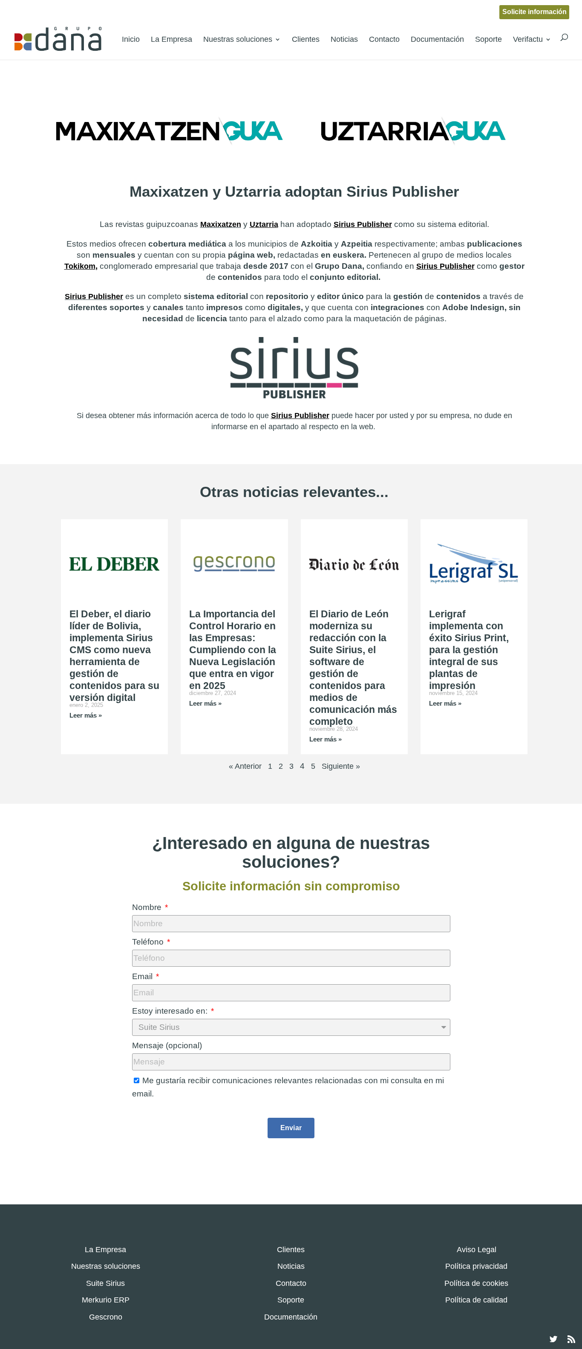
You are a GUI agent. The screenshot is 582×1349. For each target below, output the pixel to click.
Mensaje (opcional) (167, 1045)
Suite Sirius (105, 1283)
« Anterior (245, 766)
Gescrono (105, 1317)
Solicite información (534, 11)
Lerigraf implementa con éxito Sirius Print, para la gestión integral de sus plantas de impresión (469, 649)
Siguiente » (341, 766)
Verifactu (528, 39)
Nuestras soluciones (237, 39)
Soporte (488, 39)
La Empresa (171, 39)
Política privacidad (476, 1266)
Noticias (344, 39)
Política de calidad (476, 1300)
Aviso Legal (476, 1249)
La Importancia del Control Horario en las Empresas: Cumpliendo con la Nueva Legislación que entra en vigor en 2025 (232, 649)
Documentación (437, 39)
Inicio (131, 39)
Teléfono (149, 941)
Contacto (384, 39)
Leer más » (85, 715)
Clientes (306, 39)
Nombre (148, 907)
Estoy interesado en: (171, 1010)
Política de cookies (476, 1283)
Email (143, 976)
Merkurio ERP (106, 1300)
